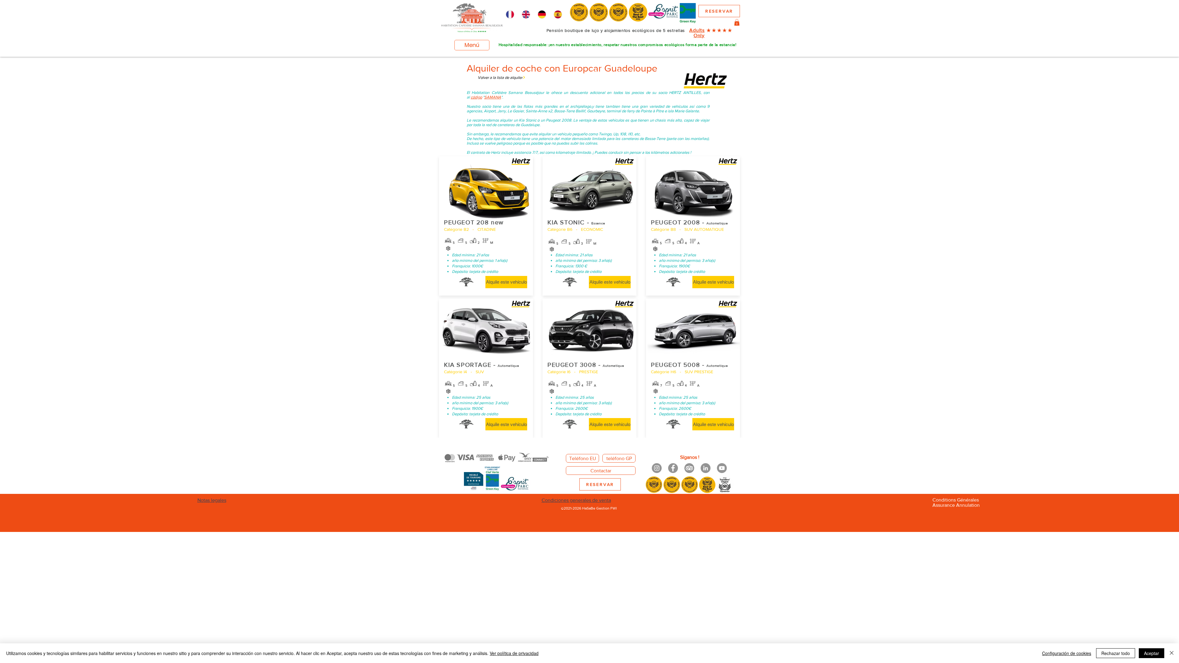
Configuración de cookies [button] (1066, 653)
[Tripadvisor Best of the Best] (689, 468)
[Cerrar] (1171, 653)
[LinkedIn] (705, 468)
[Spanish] (558, 14)
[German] (542, 14)
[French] (510, 14)
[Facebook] (673, 468)
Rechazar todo (1115, 653)
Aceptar (1151, 653)
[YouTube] (722, 468)
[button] (737, 22)
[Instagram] (657, 468)
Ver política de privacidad (514, 653)
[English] (526, 14)
